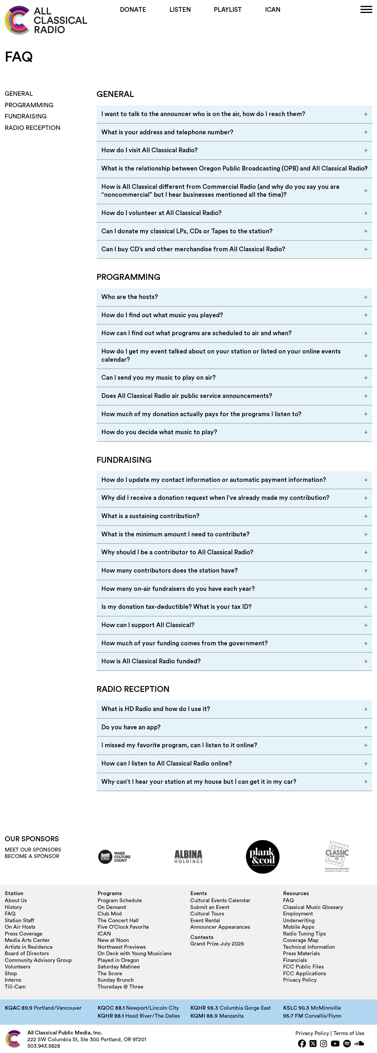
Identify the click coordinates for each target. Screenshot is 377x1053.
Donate (133, 10)
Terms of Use (348, 1033)
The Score (109, 973)
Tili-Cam (15, 986)
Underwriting (299, 920)
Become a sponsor (32, 856)
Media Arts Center (27, 940)
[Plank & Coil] (263, 857)
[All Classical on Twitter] (313, 1044)
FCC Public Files (303, 966)
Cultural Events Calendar (220, 900)
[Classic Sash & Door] (337, 857)
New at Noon (113, 940)
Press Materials (301, 953)
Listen (180, 10)
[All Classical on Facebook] (302, 1044)
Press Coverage (23, 933)
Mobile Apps (298, 927)
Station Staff (19, 920)
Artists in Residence (29, 947)
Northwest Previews (121, 947)
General (19, 94)
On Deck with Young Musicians (134, 953)
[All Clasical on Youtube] (335, 1044)
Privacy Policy (300, 980)
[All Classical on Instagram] (323, 1044)
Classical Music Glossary (313, 907)
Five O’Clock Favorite (123, 927)
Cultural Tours (207, 913)
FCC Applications (304, 973)
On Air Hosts (20, 927)
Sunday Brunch (115, 980)
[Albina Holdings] (188, 857)
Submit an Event (209, 907)
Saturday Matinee (118, 966)
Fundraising (26, 116)
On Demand (111, 907)
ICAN (272, 10)
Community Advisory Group (38, 960)
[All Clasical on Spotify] (347, 1044)
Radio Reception (32, 128)
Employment (298, 913)
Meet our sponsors (33, 849)
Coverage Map (301, 940)
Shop (11, 973)
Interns (13, 980)
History (13, 907)
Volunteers (17, 966)
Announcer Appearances (220, 927)
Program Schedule (119, 900)
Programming (29, 105)
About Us (16, 900)
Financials (295, 960)
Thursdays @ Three (120, 986)
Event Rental (205, 920)
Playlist (228, 10)
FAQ (10, 913)
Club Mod (109, 913)
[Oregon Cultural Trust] (114, 857)
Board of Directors (27, 953)
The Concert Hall (118, 920)
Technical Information (309, 947)
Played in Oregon (118, 960)
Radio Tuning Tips (304, 933)
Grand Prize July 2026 (217, 943)
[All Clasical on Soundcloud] (359, 1044)
